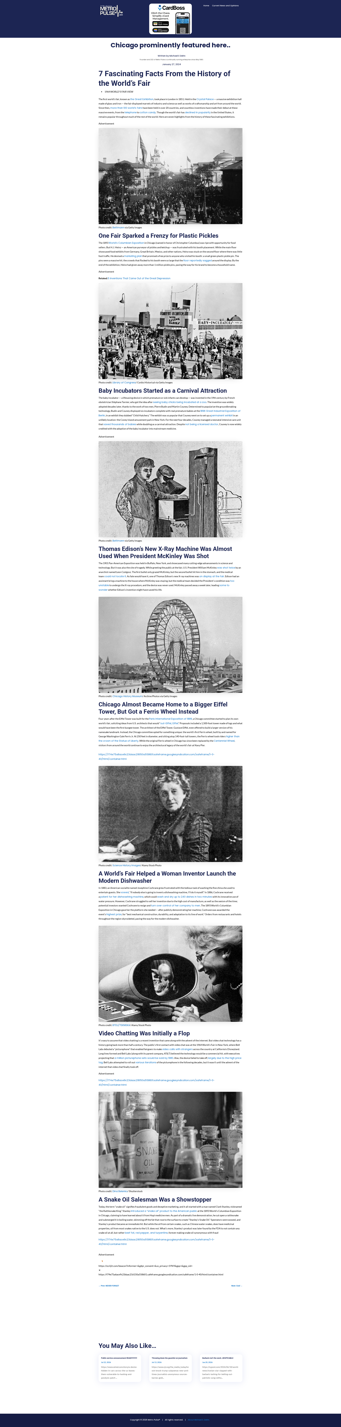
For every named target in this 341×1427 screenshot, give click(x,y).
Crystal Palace (205, 99)
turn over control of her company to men (175, 905)
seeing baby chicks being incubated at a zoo (179, 402)
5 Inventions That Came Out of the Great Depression (139, 278)
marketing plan (133, 256)
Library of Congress (124, 382)
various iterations (145, 1062)
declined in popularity (198, 112)
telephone (131, 112)
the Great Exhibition (141, 99)
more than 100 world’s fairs (126, 108)
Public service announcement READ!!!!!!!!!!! (119, 1358)
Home (206, 6)
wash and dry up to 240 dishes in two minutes (184, 896)
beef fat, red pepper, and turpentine (146, 1232)
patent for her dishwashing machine (121, 896)
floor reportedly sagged (197, 260)
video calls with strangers (177, 1049)
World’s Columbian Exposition (126, 243)
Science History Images (126, 865)
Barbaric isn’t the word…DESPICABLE (217, 1358)
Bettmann (118, 227)
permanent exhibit (222, 415)
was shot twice (226, 567)
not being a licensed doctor (201, 424)
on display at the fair (211, 576)
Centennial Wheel (224, 740)
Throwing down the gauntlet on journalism (169, 1358)
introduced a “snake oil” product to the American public (164, 1211)
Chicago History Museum (127, 696)
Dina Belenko (120, 1191)
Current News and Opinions (225, 6)
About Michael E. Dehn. (199, 1419)
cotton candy (148, 112)
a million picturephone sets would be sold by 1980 (143, 1058)
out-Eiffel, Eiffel (169, 723)
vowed (125, 892)
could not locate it (115, 576)
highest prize (114, 914)
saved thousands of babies (119, 424)
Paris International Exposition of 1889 (170, 718)
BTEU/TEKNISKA (121, 1025)
